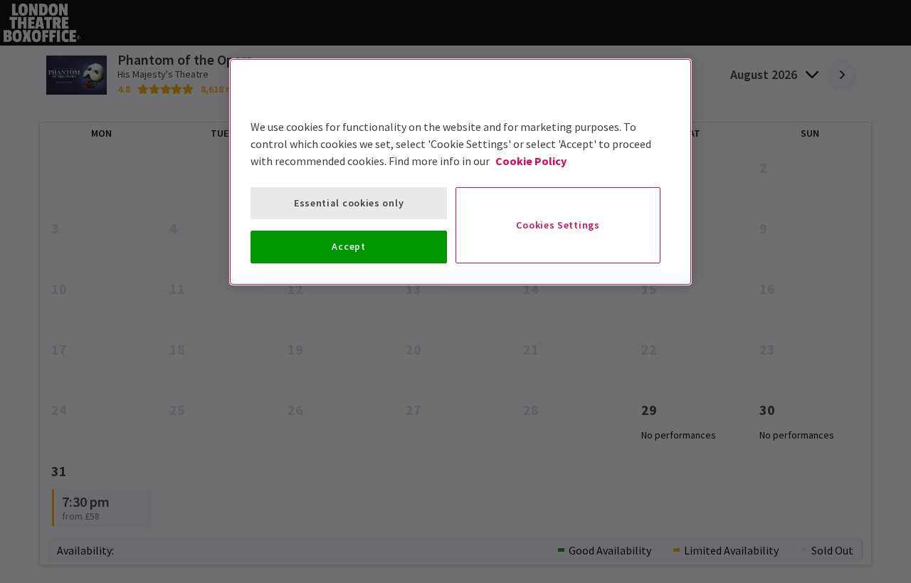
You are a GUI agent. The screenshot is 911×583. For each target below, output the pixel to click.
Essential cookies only (349, 202)
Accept (348, 246)
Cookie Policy (531, 161)
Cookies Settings (557, 225)
